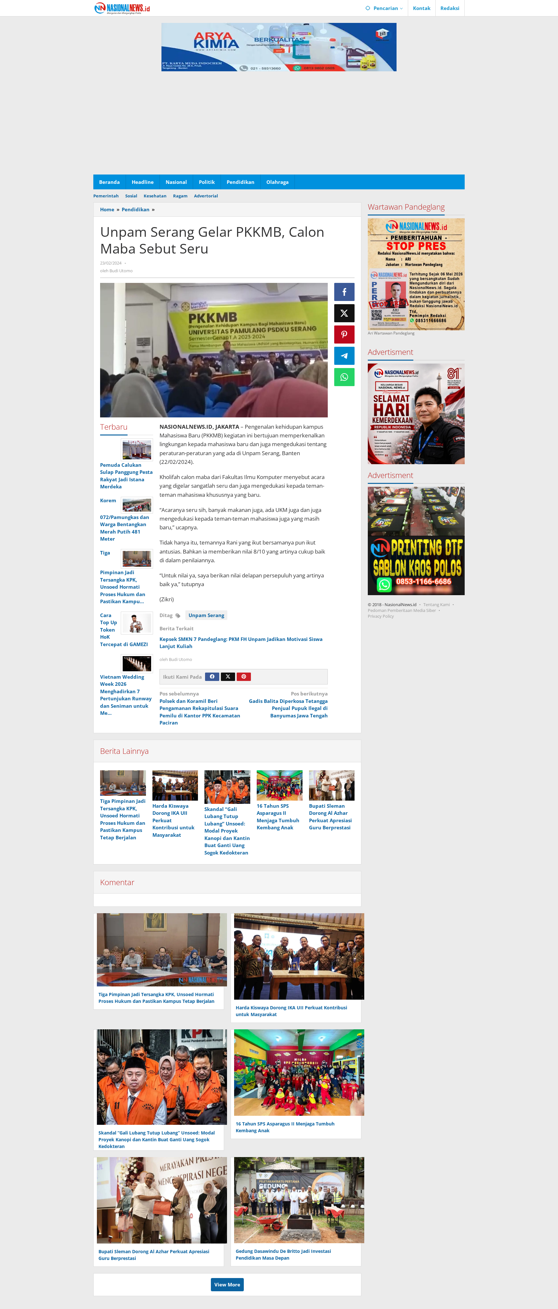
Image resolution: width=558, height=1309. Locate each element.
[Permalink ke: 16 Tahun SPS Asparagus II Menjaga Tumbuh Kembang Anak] (280, 785)
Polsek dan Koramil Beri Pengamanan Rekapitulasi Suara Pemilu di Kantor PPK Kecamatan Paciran (200, 708)
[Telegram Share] (344, 356)
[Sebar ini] (344, 292)
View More (227, 1284)
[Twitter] (228, 677)
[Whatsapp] (344, 377)
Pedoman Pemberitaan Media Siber (402, 610)
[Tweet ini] (344, 313)
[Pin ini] (344, 334)
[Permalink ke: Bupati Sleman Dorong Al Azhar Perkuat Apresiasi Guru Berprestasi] (332, 785)
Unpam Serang (206, 615)
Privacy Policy (381, 616)
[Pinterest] (244, 677)
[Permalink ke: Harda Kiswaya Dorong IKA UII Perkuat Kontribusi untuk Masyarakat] (175, 785)
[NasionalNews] (122, 8)
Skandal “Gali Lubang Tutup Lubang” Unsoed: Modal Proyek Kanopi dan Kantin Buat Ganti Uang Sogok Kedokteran (227, 831)
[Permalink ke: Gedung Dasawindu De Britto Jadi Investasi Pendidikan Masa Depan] (297, 1199)
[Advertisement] (279, 126)
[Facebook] (212, 677)
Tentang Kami (436, 604)
